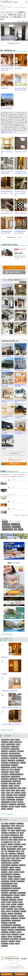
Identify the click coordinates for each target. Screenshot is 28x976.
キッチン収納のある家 (15, 776)
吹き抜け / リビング (15, 911)
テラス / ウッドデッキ (6, 885)
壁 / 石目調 (8, 911)
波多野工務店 (18, 253)
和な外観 (3, 795)
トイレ (21, 835)
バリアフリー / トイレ (6, 765)
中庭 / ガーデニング (20, 881)
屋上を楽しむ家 (4, 783)
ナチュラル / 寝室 (15, 934)
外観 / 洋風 (18, 825)
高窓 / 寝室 (10, 936)
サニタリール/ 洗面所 (14, 835)
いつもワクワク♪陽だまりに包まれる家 (19, 416)
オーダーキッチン (19, 799)
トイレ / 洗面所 (22, 865)
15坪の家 (8, 792)
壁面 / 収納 (16, 872)
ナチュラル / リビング (6, 918)
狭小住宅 (12, 739)
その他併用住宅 (4, 804)
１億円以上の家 (4, 755)
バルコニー (15, 839)
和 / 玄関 (3, 897)
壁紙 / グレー (13, 904)
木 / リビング (10, 913)
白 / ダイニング (22, 918)
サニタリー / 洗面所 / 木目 (6, 862)
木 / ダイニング (4, 922)
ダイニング (18, 830)
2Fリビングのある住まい (6, 151)
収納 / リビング (13, 915)
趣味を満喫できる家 (5, 758)
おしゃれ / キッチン (16, 925)
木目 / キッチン (11, 929)
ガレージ (3, 846)
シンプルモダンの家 (19, 370)
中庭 (6, 839)
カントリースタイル (21, 804)
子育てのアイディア (10, 797)
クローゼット (4, 876)
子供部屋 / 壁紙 (4, 941)
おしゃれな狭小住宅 (12, 788)
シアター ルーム (23, 758)
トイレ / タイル (11, 869)
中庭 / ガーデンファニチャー (7, 883)
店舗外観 (13, 858)
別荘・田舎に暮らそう (15, 748)
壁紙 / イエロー (12, 906)
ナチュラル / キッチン (6, 927)
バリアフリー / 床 (14, 765)
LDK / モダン (20, 899)
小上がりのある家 (5, 762)
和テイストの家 (17, 769)
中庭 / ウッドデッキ (5, 881)
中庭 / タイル (12, 881)
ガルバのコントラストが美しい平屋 (7, 432)
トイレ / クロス (4, 869)
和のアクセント (9, 795)
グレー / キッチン (21, 927)
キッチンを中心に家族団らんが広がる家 (20, 432)
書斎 (5, 851)
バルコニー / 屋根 (5, 892)
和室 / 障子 (12, 943)
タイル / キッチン (5, 932)
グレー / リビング (14, 918)
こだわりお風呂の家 (14, 758)
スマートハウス (4, 785)
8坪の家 (24, 788)
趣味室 (22, 851)
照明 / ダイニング (12, 922)
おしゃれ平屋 (9, 808)
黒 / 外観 (22, 858)
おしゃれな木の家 (12, 783)
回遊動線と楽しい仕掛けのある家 (10, 690)
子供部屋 (3, 797)
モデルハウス (19, 767)
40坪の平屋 (18, 806)
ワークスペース (4, 806)
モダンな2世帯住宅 (6, 356)
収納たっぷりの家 (5, 774)
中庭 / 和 (15, 883)
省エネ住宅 (11, 785)
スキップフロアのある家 (14, 762)
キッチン (23, 830)
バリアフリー (22, 762)
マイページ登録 (7, 974)
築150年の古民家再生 (5, 108)
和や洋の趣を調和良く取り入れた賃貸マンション (13, 724)
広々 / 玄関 (23, 895)
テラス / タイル (14, 885)
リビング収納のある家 (6, 776)
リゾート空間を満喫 (15, 746)
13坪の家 (17, 790)
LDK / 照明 (3, 902)
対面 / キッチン (4, 832)
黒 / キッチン (4, 929)
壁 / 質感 (3, 911)
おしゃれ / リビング (5, 915)
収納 (10, 837)
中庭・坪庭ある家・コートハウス (15, 755)
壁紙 (6, 853)
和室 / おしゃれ (11, 941)
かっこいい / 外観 (20, 823)
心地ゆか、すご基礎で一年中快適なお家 (11, 707)
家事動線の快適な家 (5, 748)
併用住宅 (18, 744)
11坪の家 (12, 790)
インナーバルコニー (21, 892)
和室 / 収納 (17, 943)
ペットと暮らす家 (11, 760)
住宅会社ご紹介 (21, 974)
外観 (2, 823)
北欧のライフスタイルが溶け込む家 (7, 401)
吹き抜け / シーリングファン (7, 895)
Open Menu (26, 2)
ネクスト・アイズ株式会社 (9, 967)
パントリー (10, 876)
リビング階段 (10, 844)
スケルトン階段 (17, 844)
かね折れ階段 (4, 844)
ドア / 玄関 (4, 828)
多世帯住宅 (4, 799)
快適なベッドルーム (20, 760)
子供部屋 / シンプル (17, 936)
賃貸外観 (18, 858)
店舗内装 (3, 858)
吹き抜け (20, 839)
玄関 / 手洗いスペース (6, 865)
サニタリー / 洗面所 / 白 (6, 860)
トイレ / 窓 (12, 867)
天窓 (24, 839)
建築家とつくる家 (12, 751)
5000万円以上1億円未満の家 (14, 753)
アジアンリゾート (12, 804)
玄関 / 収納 (11, 872)
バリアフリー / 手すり (6, 767)
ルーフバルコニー (13, 892)
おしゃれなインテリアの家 (6, 781)
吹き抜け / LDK (16, 897)
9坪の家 (3, 790)
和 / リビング (23, 911)
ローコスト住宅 (4, 751)
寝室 (18, 832)
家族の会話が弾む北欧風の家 (20, 401)
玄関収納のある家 (5, 778)
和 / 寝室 (8, 934)
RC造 (11, 769)
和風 (10, 846)
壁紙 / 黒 (7, 904)
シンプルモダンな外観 (6, 825)
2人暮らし (3, 769)
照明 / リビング (20, 915)
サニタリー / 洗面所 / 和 (16, 860)
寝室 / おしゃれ (12, 932)
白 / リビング (4, 913)
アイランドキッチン (11, 799)
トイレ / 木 (18, 869)
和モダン (15, 795)
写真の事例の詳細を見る (14, 43)
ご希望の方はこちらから (6, 132)
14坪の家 (3, 792)
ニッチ (10, 855)
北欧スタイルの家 (22, 778)
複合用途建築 (22, 855)
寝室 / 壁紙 (4, 934)
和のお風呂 (23, 792)
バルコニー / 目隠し (14, 890)
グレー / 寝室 (4, 936)
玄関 (22, 825)
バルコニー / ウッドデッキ (6, 888)
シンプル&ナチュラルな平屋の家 (7, 448)
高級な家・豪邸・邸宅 (6, 746)
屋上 (7, 846)
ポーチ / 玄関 (4, 830)
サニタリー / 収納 (14, 865)
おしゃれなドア (16, 855)
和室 (12, 792)
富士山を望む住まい (5, 213)
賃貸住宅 (3, 744)
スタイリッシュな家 (19, 356)
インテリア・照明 (12, 853)
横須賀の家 (17, 68)
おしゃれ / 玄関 (10, 828)
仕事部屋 (18, 851)
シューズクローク (16, 874)
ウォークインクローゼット (18, 837)
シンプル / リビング (18, 913)
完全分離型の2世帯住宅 (20, 797)
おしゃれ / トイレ (5, 837)
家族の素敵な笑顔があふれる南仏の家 (20, 385)
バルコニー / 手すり (5, 890)
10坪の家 (7, 790)
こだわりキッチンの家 (10, 744)
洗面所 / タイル (15, 862)
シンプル (20, 846)
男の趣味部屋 (11, 806)
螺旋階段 (23, 844)
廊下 (2, 851)
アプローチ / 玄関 (17, 828)
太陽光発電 (17, 785)
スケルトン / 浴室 (5, 867)
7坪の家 (19, 788)
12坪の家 (22, 790)
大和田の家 (3, 88)
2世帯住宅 (17, 739)
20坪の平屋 (4, 808)
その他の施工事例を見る (14, 453)
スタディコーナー (11, 851)
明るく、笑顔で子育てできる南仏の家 (7, 385)
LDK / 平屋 (9, 902)
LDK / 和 (20, 902)
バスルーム (7, 835)
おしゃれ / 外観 (12, 823)
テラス (10, 839)
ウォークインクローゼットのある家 (16, 774)
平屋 (8, 769)
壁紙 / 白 (3, 904)
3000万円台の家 (20, 751)
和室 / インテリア (5, 943)
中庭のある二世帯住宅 (19, 213)
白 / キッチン (13, 927)
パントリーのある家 (13, 778)
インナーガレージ (22, 795)
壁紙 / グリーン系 (5, 906)
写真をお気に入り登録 (14, 272)
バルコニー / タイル (16, 888)
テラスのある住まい (16, 781)
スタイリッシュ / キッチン (20, 929)
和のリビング (17, 792)
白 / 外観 (6, 823)
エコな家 (18, 783)
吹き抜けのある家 (6, 370)
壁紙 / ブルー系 (20, 904)
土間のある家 (4, 760)
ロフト (3, 839)
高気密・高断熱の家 (5, 739)
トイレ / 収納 (17, 867)
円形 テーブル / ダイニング (6, 925)
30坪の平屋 (23, 806)
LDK (9, 830)
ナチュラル (15, 846)
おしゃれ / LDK (9, 897)
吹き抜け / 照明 (16, 895)
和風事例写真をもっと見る (14, 237)
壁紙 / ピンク (19, 906)
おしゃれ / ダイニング (16, 920)
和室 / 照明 (18, 941)
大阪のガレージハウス (19, 151)
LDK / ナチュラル (5, 899)
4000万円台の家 (4, 753)
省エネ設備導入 (4, 788)
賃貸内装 (8, 858)
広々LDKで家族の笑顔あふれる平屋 (7, 416)
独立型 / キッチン (12, 832)
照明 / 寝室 (22, 934)
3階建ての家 (13, 767)
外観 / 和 (13, 825)
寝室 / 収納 (22, 872)
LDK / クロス (15, 902)
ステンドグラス (4, 855)
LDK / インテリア (13, 899)
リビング (12, 830)
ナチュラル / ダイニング (6, 920)
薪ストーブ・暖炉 (20, 853)
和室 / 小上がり (4, 945)
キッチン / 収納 (4, 872)
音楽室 (3, 853)
